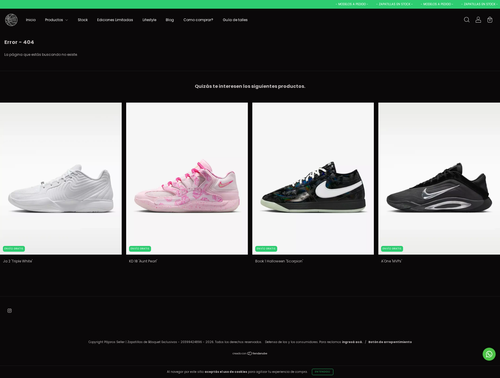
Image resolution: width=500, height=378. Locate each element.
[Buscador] (467, 20)
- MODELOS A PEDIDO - (344, 4)
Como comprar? (198, 19)
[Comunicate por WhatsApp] (489, 354)
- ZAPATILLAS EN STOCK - (387, 4)
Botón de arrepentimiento (390, 342)
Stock (83, 19)
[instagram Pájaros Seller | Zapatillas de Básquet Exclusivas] (9, 310)
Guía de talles (235, 19)
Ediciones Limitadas (115, 19)
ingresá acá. (352, 342)
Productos (54, 19)
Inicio (31, 19)
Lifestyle (149, 19)
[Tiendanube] (250, 354)
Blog (170, 19)
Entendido (322, 371)
